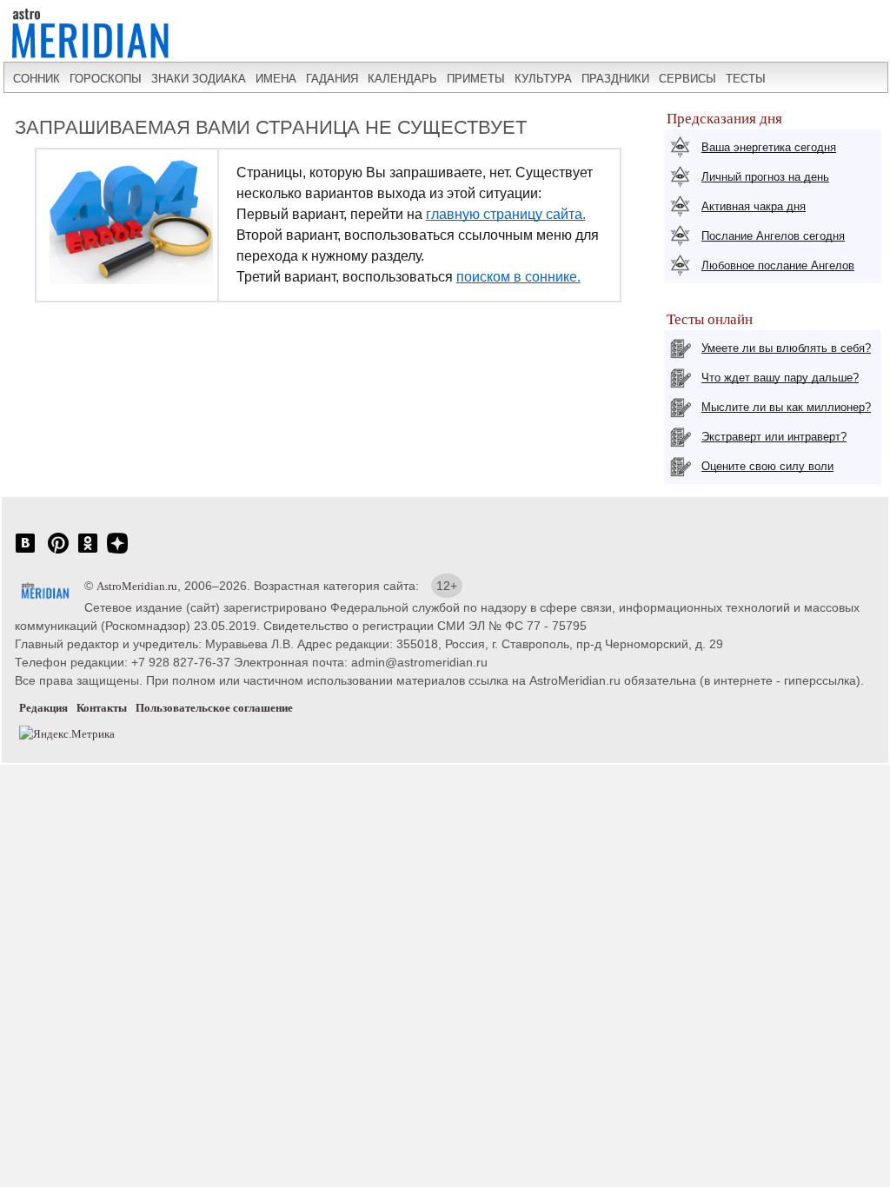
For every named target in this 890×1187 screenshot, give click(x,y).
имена (276, 78)
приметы (476, 78)
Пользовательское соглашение (214, 707)
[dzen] (117, 552)
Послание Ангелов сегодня (773, 235)
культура (543, 78)
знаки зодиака (198, 78)
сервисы (687, 78)
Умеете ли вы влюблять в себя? (786, 348)
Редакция (43, 707)
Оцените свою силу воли (767, 466)
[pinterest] (58, 552)
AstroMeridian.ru (136, 586)
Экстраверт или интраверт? (774, 436)
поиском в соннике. (518, 276)
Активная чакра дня (753, 206)
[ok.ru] (88, 552)
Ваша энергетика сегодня (768, 147)
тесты (746, 78)
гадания (332, 78)
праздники (615, 78)
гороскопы (106, 78)
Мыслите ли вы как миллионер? (786, 407)
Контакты (101, 707)
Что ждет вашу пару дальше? (780, 377)
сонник (36, 78)
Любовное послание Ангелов (777, 265)
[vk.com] (25, 552)
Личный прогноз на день (765, 176)
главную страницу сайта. (506, 214)
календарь (402, 78)
